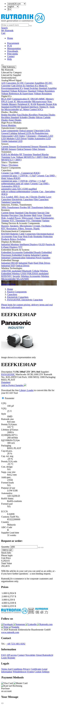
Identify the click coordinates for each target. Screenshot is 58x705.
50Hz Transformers (10, 207)
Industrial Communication (13, 257)
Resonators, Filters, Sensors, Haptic (23, 228)
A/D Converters (8, 83)
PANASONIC (8, 374)
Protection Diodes (46, 115)
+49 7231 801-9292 (16, 644)
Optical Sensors (24, 149)
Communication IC (21, 99)
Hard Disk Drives (41, 263)
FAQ (3, 655)
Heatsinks (38, 236)
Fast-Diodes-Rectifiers (27, 115)
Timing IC (44, 107)
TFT (20, 247)
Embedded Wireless (10, 273)
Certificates (36, 669)
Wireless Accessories (30, 276)
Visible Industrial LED (11, 141)
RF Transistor (25, 154)
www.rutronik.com (10, 632)
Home (10, 38)
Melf (34, 215)
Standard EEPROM (10, 107)
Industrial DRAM (9, 263)
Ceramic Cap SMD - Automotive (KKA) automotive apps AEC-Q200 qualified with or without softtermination (25, 187)
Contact (10, 56)
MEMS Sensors (8, 149)
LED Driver (21, 138)
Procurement (13, 43)
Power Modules (8, 125)
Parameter (9, 398)
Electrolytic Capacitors (22, 199)
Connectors (30, 234)
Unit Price (6, 558)
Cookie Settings (42, 671)
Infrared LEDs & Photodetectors (33, 133)
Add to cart (7, 550)
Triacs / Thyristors (9, 165)
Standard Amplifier (48, 88)
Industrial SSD (8, 265)
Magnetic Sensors (47, 146)
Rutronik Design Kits (47, 104)
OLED (41, 244)
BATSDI (5, 234)
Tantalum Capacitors (11, 202)
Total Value (6, 563)
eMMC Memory (46, 99)
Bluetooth (26, 271)
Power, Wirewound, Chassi (27, 218)
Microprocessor (39, 101)
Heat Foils (28, 236)
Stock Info (6, 553)
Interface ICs (32, 85)
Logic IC (12, 101)
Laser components (9, 130)
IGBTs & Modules (10, 154)
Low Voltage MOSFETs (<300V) (27, 157)
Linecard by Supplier (11, 75)
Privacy (26, 669)
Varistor (45, 220)
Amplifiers (39, 83)
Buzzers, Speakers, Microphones (16, 226)
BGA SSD (6, 99)
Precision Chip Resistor (20, 215)
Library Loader (26, 390)
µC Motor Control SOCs (31, 109)
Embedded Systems (21, 255)
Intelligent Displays (29, 244)
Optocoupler (7, 136)
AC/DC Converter (25, 83)
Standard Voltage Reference (14, 91)
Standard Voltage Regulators (41, 91)
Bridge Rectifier (8, 115)
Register (11, 657)
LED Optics (19, 136)
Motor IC (43, 85)
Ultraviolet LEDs (42, 130)
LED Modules (8, 138)
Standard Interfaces (30, 107)
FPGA (4, 101)
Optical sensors (26, 130)
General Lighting (9, 133)
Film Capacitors (41, 199)
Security (16, 276)
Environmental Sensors (28, 146)
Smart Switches (31, 88)
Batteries (14, 234)
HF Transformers (36, 207)
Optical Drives (22, 265)
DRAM (34, 99)
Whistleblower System (23, 671)
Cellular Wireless (40, 271)
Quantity (5, 546)
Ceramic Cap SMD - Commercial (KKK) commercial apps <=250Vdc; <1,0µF (20, 174)
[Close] (2, 703)
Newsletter (30, 655)
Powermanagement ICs (12, 88)
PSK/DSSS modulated (37, 273)
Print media (12, 53)
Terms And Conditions (11, 669)
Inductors (48, 207)
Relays (13, 239)
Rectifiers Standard (10, 117)
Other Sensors (38, 149)
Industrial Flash (25, 263)
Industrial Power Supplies (38, 257)
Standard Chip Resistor (26, 212)
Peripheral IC (24, 104)
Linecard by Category (11, 72)
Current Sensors (8, 146)
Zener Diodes (14, 120)
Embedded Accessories (12, 252)
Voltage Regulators (43, 93)
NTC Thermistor (18, 220)
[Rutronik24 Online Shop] (23, 22)
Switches (21, 239)
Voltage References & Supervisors (17, 93)
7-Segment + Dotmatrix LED (39, 136)
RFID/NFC (6, 276)
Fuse (20, 236)
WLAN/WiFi (22, 279)
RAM (33, 104)
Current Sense (7, 212)
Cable (22, 234)
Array (39, 215)
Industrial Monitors (10, 244)
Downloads (12, 51)
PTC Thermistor (33, 220)
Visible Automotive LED (39, 138)
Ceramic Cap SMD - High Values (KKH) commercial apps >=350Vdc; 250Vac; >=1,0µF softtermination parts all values (28, 179)
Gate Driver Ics (18, 85)
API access (11, 655)
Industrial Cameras (39, 255)
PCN (9, 46)
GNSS (23, 273)
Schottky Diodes (27, 117)
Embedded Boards (32, 252)
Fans (15, 236)
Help (9, 59)
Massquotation (14, 48)
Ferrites (23, 207)
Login (4, 657)
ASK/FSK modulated (11, 271)
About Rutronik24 (44, 655)
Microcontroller (24, 101)
